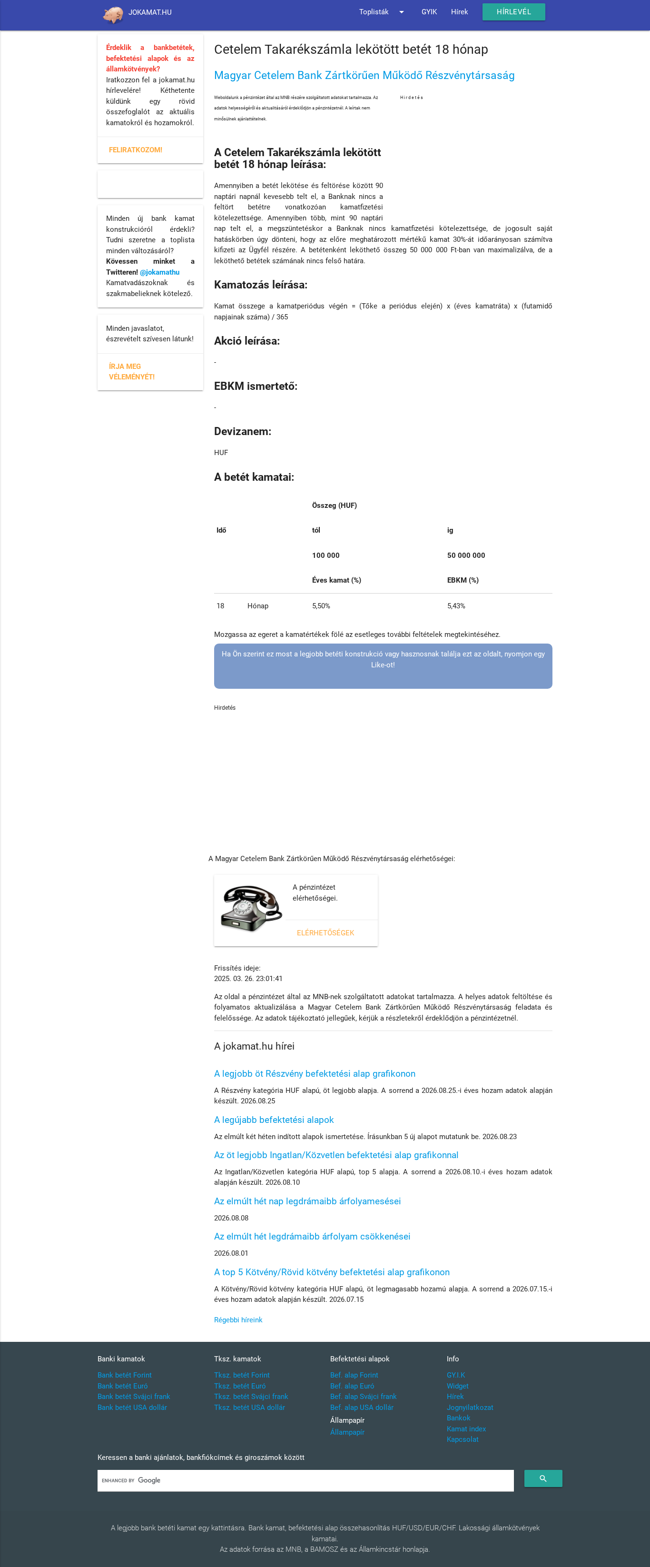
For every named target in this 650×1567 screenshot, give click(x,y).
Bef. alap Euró (352, 1386)
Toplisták (383, 12)
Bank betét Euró (123, 1386)
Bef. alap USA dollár (362, 1407)
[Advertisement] (476, 161)
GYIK (429, 12)
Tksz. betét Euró (240, 1386)
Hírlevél (514, 12)
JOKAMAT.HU (150, 12)
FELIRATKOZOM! (135, 150)
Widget (458, 1386)
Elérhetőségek (325, 933)
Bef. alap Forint (354, 1375)
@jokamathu (159, 272)
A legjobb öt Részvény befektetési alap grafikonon (314, 1073)
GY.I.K (456, 1375)
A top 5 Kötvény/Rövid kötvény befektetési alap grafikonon (332, 1272)
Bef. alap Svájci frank (363, 1396)
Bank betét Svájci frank (134, 1396)
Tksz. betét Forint (242, 1375)
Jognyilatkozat (470, 1407)
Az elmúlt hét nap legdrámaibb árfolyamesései (307, 1201)
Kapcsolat (463, 1439)
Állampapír (347, 1432)
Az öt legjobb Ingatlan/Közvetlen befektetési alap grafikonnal (336, 1155)
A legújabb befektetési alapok (274, 1119)
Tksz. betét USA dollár (249, 1407)
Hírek (459, 12)
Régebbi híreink (238, 1320)
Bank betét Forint (125, 1375)
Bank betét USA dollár (132, 1407)
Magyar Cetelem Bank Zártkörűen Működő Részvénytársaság (364, 75)
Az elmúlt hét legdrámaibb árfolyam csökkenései (312, 1236)
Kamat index (466, 1429)
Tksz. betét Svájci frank (251, 1396)
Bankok (459, 1418)
